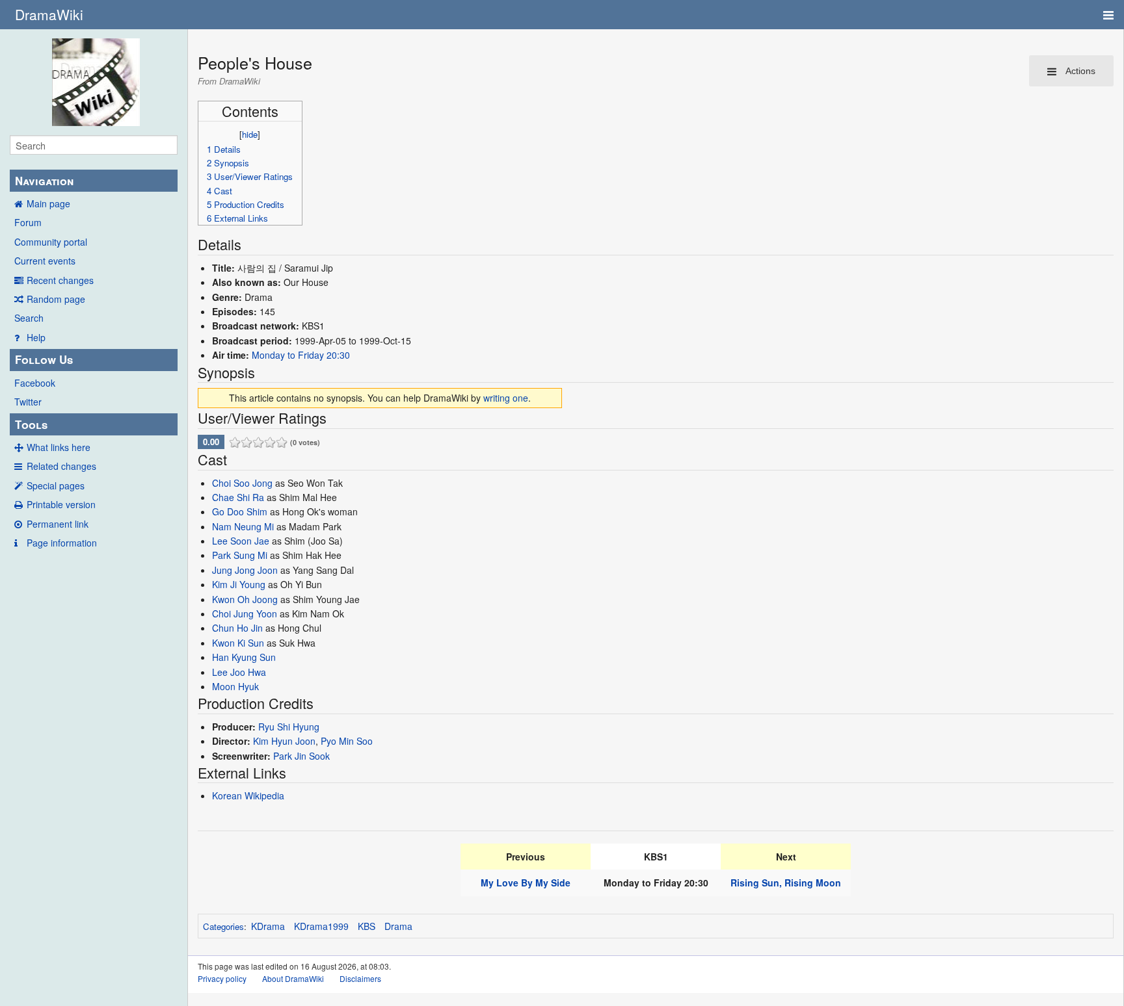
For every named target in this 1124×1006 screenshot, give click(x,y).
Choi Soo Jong (242, 482)
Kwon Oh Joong (245, 599)
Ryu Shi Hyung (288, 726)
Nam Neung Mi (243, 526)
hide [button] (250, 134)
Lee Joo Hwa (239, 671)
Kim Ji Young (238, 584)
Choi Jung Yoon (244, 613)
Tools (31, 424)
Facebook (34, 382)
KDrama (268, 926)
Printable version (61, 504)
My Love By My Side (525, 882)
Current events (44, 260)
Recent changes (60, 280)
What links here (58, 447)
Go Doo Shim (239, 511)
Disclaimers (360, 978)
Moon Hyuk (235, 686)
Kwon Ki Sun (238, 642)
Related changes (61, 465)
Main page (48, 203)
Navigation (44, 180)
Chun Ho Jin (237, 627)
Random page (56, 298)
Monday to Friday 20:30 (301, 354)
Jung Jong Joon (245, 569)
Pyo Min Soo (347, 740)
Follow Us (44, 359)
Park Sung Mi (239, 554)
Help (36, 337)
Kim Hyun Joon (284, 740)
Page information (62, 542)
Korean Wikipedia (248, 795)
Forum (28, 222)
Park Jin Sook (301, 755)
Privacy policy (222, 978)
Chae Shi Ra (238, 497)
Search (29, 317)
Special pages (56, 485)
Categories (223, 926)
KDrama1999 (321, 926)
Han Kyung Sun (244, 657)
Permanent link (57, 523)
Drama (398, 926)
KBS (366, 926)
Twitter (28, 401)
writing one (505, 397)
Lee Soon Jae (240, 540)
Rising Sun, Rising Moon (785, 882)
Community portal (50, 241)
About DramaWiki (293, 978)
